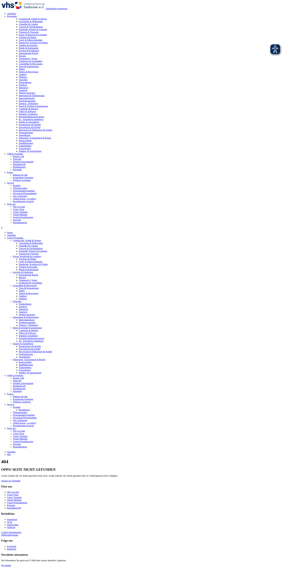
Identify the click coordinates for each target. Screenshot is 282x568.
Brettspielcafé (19, 164)
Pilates (22, 291)
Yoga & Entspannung (29, 288)
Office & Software (27, 333)
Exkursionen (25, 370)
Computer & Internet (28, 330)
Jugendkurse (24, 357)
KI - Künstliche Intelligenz (31, 341)
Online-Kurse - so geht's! (24, 199)
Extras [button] (10, 172)
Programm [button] (12, 16)
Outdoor (23, 296)
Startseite (11, 452)
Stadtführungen (26, 365)
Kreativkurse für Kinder (30, 346)
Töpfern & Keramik (28, 267)
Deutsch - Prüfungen (28, 325)
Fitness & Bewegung (28, 293)
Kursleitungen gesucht (23, 201)
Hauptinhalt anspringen (56, 8)
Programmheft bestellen (24, 191)
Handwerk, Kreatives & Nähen (33, 264)
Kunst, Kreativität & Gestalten (27, 256)
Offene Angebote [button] (15, 154)
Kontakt (16, 185)
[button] (10, 481)
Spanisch (23, 312)
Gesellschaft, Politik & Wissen (27, 240)
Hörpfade (17, 169)
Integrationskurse (27, 320)
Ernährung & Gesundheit (30, 283)
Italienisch (23, 309)
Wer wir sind (19, 206)
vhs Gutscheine (20, 196)
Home (10, 232)
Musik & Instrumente (28, 269)
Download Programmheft (25, 193)
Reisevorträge (25, 362)
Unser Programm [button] (15, 238)
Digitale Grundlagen (28, 335)
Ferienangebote (26, 354)
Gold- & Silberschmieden (30, 261)
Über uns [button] (11, 204)
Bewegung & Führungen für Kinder (35, 351)
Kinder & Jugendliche (23, 343)
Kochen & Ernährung (23, 272)
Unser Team (18, 209)
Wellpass (23, 298)
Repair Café (18, 156)
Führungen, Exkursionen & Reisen (29, 359)
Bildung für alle (20, 175)
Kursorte (17, 220)
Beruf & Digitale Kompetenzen (27, 328)
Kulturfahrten (25, 367)
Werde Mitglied (20, 214)
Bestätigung (24, 410)
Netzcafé (17, 159)
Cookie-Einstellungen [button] (11, 532)
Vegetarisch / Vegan (28, 280)
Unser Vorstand (20, 212)
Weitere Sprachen (27, 314)
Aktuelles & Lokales (28, 246)
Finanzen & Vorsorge (29, 253)
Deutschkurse (25, 304)
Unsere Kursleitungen (23, 217)
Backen (22, 277)
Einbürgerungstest (27, 322)
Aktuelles (11, 13)
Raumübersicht (20, 222)
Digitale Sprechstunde (23, 161)
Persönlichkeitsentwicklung (31, 338)
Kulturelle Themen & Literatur (33, 251)
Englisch (23, 306)
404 (9, 454)
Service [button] (10, 183)
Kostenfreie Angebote (23, 177)
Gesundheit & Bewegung (25, 285)
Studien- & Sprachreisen (30, 373)
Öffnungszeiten (20, 188)
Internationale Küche (28, 275)
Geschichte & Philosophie (31, 243)
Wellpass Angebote (22, 180)
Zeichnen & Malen (27, 259)
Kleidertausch (19, 167)
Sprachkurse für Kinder (30, 349)
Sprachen (17, 301)
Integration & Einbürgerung (26, 317)
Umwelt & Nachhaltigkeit (31, 248)
